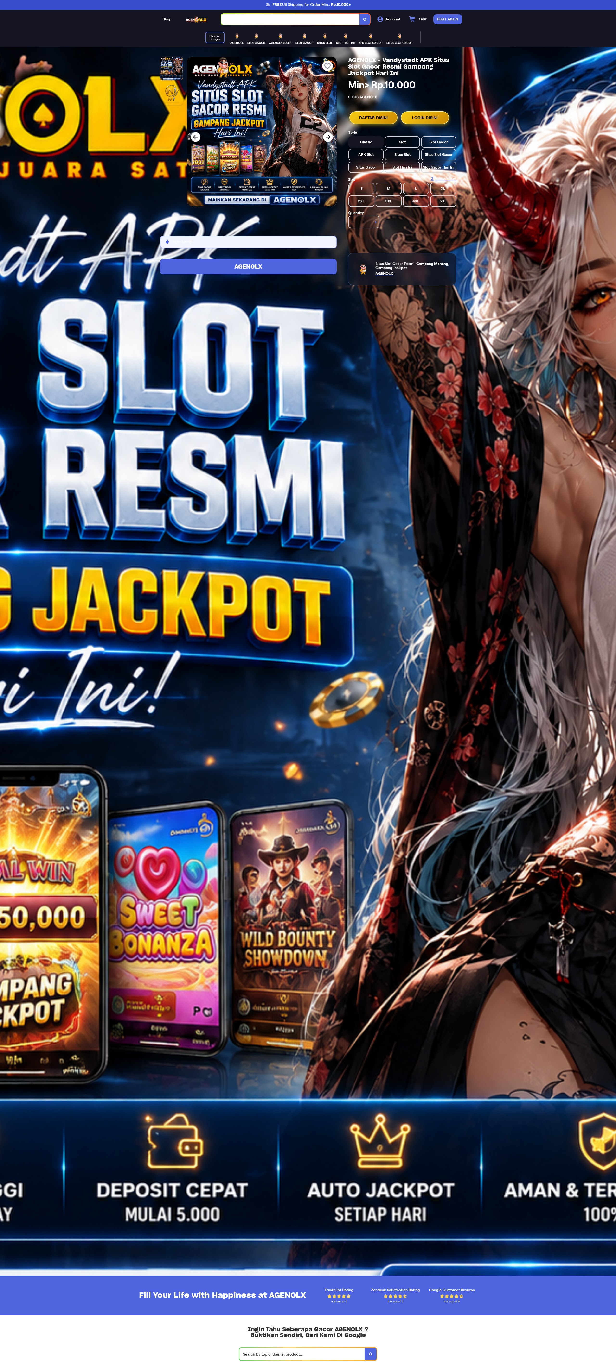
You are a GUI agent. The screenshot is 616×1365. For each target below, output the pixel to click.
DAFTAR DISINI (373, 118)
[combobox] (290, 19)
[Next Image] (328, 137)
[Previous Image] (195, 137)
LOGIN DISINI (425, 118)
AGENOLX (248, 266)
